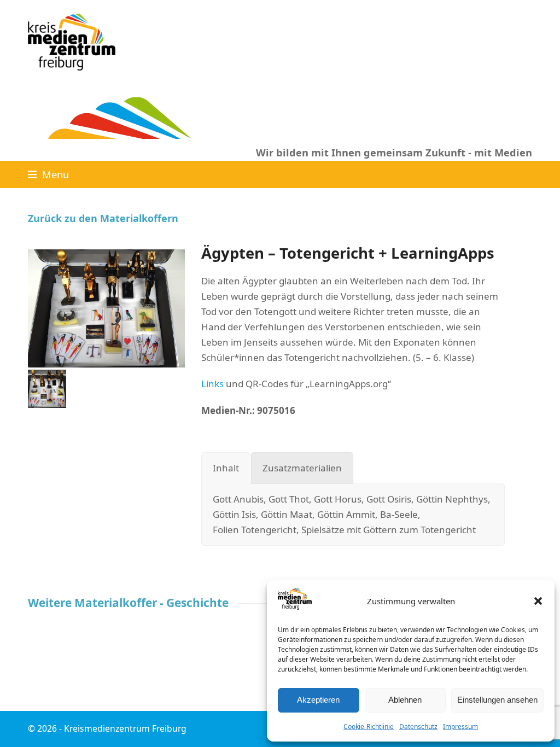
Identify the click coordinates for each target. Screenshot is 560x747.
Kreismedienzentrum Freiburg (125, 728)
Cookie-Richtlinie (368, 726)
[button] (538, 601)
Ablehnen (405, 699)
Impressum (460, 726)
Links (212, 383)
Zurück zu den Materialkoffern (103, 218)
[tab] (225, 468)
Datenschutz (418, 726)
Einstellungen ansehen (497, 699)
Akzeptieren (318, 699)
